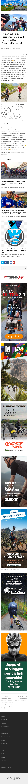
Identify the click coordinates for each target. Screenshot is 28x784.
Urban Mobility (5, 733)
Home (3, 716)
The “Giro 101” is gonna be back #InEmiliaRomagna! (21, 698)
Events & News (7, 48)
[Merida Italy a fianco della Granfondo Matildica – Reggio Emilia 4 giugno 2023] (14, 170)
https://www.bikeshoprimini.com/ (10, 569)
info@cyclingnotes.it (6, 767)
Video (2, 750)
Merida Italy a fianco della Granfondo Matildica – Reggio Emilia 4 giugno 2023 (13, 183)
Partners (3, 754)
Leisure (13, 48)
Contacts (3, 757)
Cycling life (4, 719)
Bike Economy (5, 726)
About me (4, 760)
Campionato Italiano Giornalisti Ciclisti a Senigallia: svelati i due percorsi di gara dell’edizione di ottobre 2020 (13, 212)
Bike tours (4, 743)
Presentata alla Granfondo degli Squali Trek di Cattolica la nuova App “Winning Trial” (13, 250)
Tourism (18, 48)
